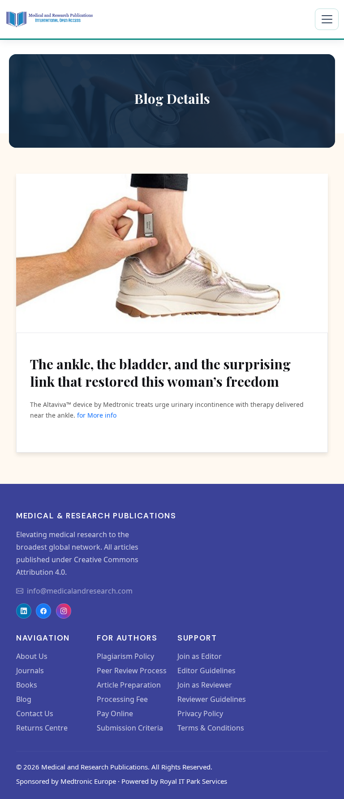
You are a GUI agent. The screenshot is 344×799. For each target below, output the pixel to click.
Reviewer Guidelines (211, 699)
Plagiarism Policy (125, 656)
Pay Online (115, 713)
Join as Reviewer (204, 685)
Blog (23, 699)
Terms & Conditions (210, 728)
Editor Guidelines (206, 670)
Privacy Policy (200, 713)
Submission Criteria (130, 728)
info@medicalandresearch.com (80, 591)
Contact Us (34, 713)
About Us (31, 656)
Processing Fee (122, 699)
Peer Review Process (132, 670)
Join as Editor (199, 656)
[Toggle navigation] (327, 19)
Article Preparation (129, 685)
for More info (96, 415)
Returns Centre (42, 728)
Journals (30, 670)
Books (26, 685)
